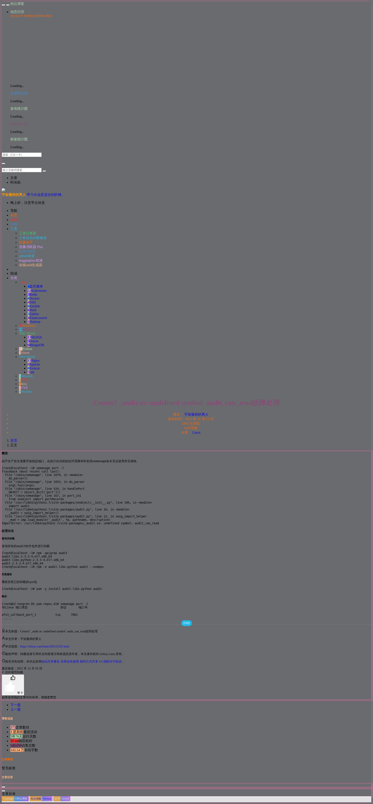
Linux (196, 432)
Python (25, 349)
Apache (34, 364)
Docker (34, 298)
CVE (23, 387)
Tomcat (34, 368)
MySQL (35, 337)
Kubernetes (37, 290)
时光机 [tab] (15, 182)
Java (23, 384)
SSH (32, 302)
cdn (31, 372)
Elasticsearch (37, 318)
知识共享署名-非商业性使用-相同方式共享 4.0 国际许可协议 (81, 661)
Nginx (34, 360)
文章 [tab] (13, 178)
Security (25, 391)
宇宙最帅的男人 (196, 414)
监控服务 (35, 286)
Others (25, 329)
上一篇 (15, 709)
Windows (27, 325)
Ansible (34, 306)
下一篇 (15, 705)
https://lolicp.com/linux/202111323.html (44, 646)
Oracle (33, 341)
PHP (23, 380)
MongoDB (36, 345)
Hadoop (34, 321)
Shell (32, 310)
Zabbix (33, 314)
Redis (32, 294)
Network (26, 376)
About (24, 353)
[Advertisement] (190, 50)
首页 (13, 440)
